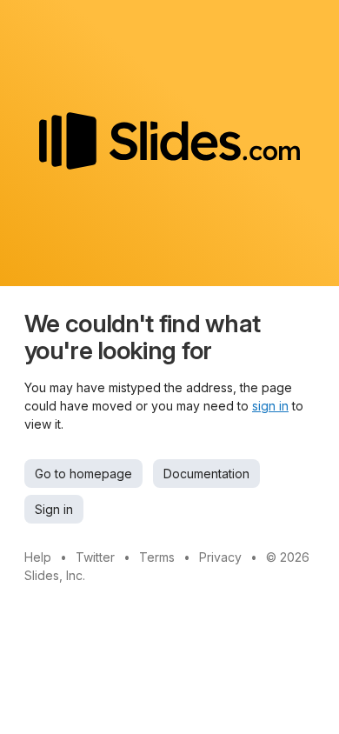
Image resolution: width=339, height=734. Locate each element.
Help (37, 557)
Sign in (54, 509)
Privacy (220, 557)
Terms (157, 557)
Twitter (95, 557)
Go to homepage (83, 473)
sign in (270, 405)
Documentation (206, 473)
